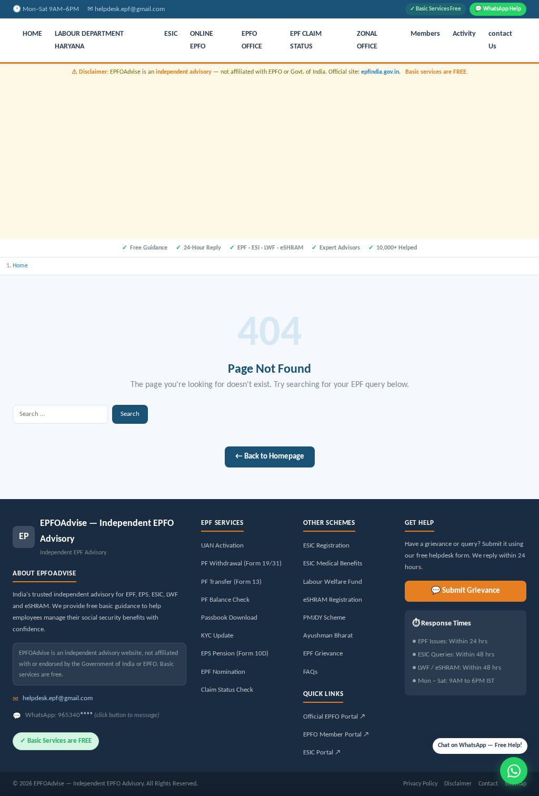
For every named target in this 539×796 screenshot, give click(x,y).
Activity (464, 34)
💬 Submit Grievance (465, 591)
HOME (32, 34)
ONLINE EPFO (201, 40)
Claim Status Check (227, 689)
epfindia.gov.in (380, 72)
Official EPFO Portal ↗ (334, 716)
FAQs (310, 672)
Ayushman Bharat (328, 635)
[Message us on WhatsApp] (513, 770)
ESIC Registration (326, 545)
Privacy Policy (420, 784)
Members (425, 34)
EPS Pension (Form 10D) (234, 653)
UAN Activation (222, 545)
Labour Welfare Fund (332, 582)
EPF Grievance (323, 653)
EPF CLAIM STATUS (306, 40)
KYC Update (217, 635)
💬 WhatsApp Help (498, 9)
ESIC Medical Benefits (332, 563)
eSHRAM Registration (332, 599)
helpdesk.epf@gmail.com (130, 9)
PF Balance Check (225, 599)
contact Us (500, 40)
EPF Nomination (223, 672)
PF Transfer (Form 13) (231, 582)
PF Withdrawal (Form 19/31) (241, 563)
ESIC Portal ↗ (322, 752)
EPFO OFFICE (252, 40)
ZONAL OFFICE (367, 40)
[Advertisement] (269, 156)
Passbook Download (229, 617)
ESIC (170, 34)
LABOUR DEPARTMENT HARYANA (89, 40)
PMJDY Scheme (324, 617)
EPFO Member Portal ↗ (336, 734)
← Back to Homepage (269, 457)
